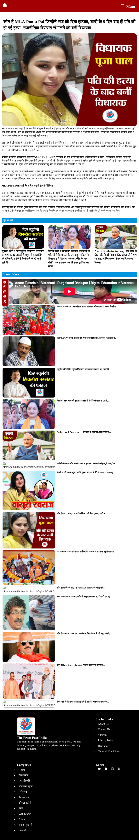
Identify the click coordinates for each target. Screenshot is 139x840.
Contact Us (104, 729)
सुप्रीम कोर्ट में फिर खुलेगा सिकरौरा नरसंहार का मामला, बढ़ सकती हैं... (84, 369)
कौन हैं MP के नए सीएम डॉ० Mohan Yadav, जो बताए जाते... (81, 587)
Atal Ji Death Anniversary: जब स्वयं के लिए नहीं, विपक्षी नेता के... (84, 432)
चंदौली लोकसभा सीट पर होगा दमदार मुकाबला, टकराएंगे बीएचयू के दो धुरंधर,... (87, 463)
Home (22, 769)
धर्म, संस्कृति (24, 780)
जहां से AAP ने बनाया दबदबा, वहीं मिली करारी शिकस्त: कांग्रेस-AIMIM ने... (86, 338)
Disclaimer (104, 746)
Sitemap (102, 734)
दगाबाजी (23, 830)
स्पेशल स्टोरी (25, 802)
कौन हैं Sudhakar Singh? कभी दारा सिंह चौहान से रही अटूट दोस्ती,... (84, 633)
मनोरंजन (23, 791)
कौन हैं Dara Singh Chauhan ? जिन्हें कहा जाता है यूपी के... (81, 665)
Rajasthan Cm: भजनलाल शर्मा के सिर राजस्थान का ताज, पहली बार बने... (86, 551)
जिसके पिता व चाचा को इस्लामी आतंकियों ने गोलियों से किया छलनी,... (83, 400)
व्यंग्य (21, 808)
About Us (103, 723)
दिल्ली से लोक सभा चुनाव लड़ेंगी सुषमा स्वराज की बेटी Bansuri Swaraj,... (86, 472)
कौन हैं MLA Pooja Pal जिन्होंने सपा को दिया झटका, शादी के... (82, 513)
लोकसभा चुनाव (26, 786)
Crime (22, 819)
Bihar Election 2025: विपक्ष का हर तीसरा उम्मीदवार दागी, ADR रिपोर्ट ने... (87, 306)
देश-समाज (23, 775)
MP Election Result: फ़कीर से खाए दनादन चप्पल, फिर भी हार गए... (84, 596)
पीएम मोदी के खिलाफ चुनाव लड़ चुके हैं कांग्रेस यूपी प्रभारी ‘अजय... (83, 701)
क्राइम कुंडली (25, 824)
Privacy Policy (106, 740)
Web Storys (25, 813)
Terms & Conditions (109, 751)
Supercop (24, 797)
